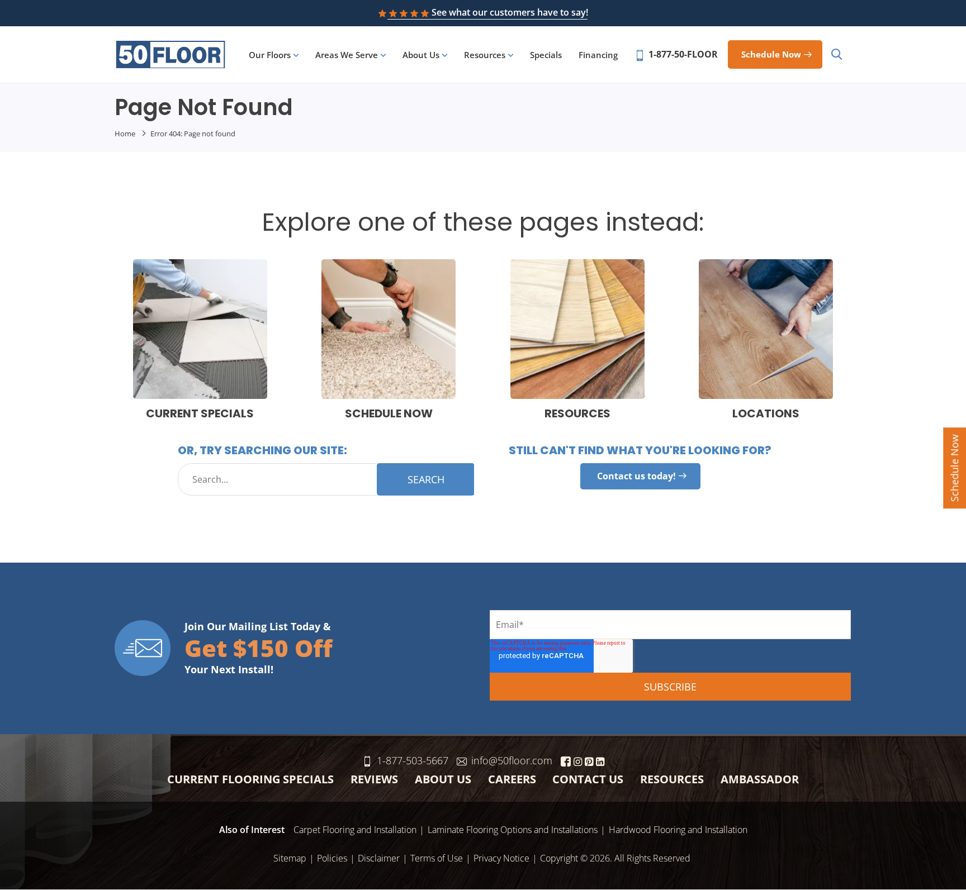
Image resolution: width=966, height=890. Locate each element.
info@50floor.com (511, 760)
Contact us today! (636, 476)
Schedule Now (954, 468)
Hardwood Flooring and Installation (678, 830)
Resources (484, 54)
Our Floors (270, 54)
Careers (512, 779)
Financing (598, 54)
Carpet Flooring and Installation (354, 830)
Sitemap (289, 858)
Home (125, 133)
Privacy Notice (501, 858)
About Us (420, 54)
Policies (332, 858)
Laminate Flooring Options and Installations (513, 830)
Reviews (374, 779)
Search (426, 479)
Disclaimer (379, 858)
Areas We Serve (346, 54)
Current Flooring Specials (250, 779)
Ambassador (760, 779)
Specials (546, 54)
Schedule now (771, 54)
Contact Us (587, 779)
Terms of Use (436, 858)
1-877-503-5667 (412, 760)
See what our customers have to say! (510, 12)
